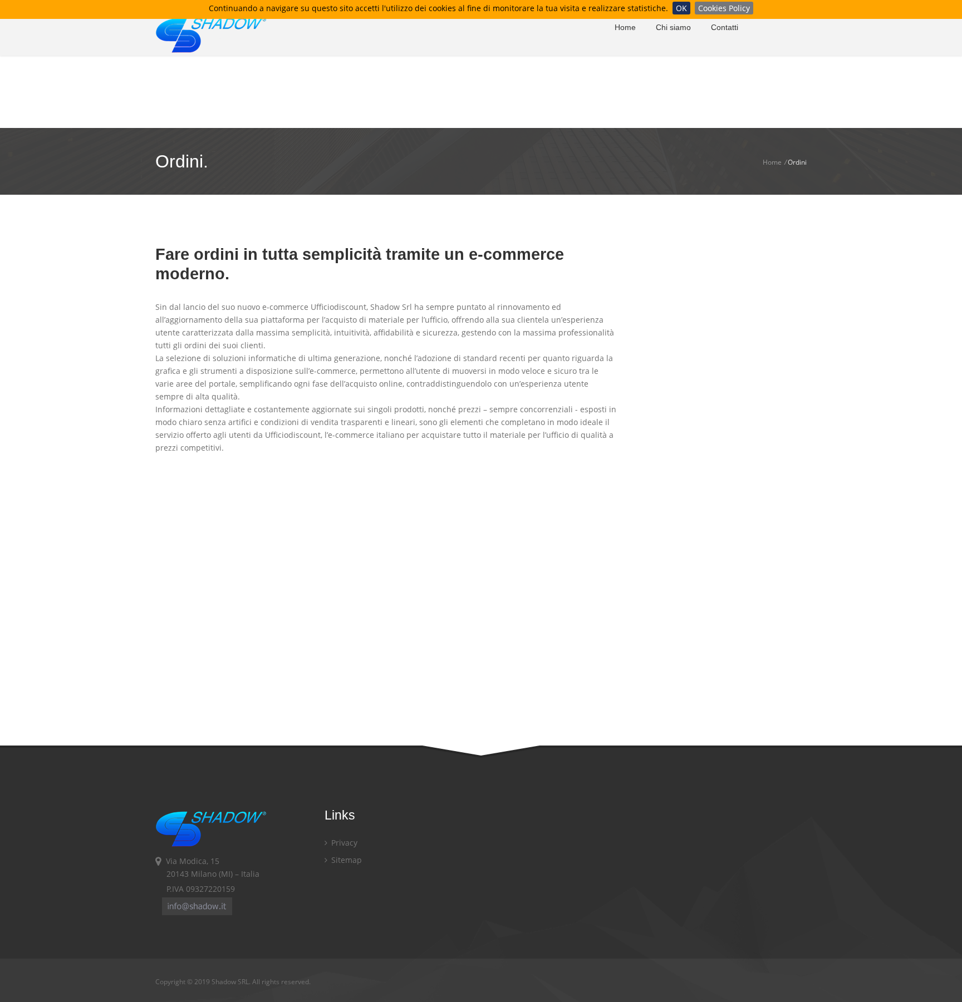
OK (681, 8)
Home (625, 27)
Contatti (724, 27)
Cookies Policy (724, 8)
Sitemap (345, 860)
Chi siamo (673, 27)
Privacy (343, 842)
